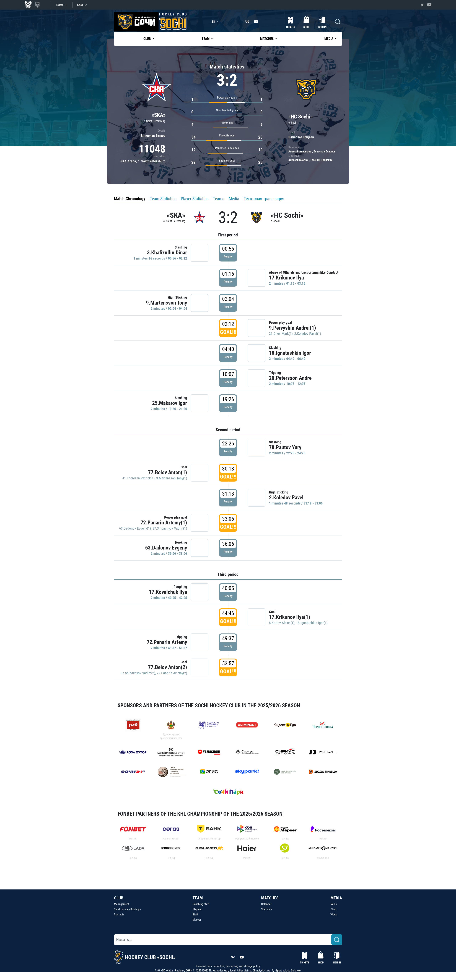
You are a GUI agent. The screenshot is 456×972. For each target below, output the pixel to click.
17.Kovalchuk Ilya (168, 592)
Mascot (197, 919)
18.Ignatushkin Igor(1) (312, 623)
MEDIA (336, 898)
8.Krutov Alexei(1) (281, 623)
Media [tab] (234, 198)
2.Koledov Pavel (286, 497)
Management (121, 904)
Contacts (119, 914)
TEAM (198, 898)
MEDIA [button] (329, 39)
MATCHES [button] (267, 39)
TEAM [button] (206, 39)
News (333, 904)
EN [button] (214, 21)
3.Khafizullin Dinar (167, 252)
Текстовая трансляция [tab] (264, 198)
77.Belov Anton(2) (167, 667)
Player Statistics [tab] (194, 198)
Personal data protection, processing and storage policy (228, 966)
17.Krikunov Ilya (286, 277)
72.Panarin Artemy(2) (172, 673)
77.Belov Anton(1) (167, 472)
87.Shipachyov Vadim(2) (138, 673)
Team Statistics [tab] (163, 198)
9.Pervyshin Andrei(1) (292, 328)
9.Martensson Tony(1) (171, 478)
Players (197, 909)
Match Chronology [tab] (129, 198)
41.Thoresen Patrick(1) (138, 478)
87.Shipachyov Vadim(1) (169, 528)
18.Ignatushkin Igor (290, 353)
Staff (195, 914)
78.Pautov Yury (285, 447)
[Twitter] (422, 5)
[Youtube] (429, 5)
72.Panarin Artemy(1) (164, 522)
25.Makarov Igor (169, 403)
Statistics (266, 909)
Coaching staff (201, 904)
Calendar (266, 904)
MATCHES (270, 898)
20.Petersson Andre (290, 378)
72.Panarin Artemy (167, 642)
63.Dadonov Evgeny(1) (135, 528)
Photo (333, 909)
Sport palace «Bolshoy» (127, 909)
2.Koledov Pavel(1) (307, 333)
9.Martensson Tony (166, 303)
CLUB (118, 898)
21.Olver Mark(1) (281, 333)
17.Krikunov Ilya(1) (289, 617)
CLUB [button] (147, 39)
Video (333, 914)
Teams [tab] (218, 198)
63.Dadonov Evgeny (166, 548)
